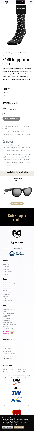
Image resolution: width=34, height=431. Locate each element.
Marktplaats (6, 294)
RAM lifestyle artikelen (11, 53)
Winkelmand (6, 318)
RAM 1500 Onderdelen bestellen (9, 289)
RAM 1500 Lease (7, 285)
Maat (4, 108)
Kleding (20, 53)
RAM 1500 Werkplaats (9, 287)
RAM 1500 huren (7, 300)
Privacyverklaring (7, 358)
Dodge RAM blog (7, 298)
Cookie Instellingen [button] (7, 427)
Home (3, 53)
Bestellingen (6, 320)
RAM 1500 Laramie (8, 264)
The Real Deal (6, 292)
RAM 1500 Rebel (7, 271)
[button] (30, 7)
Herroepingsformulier (9, 328)
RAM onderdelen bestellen (7, 315)
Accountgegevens (7, 322)
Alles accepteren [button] (19, 427)
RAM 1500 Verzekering (9, 283)
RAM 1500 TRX (7, 274)
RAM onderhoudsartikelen (8, 312)
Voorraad (5, 296)
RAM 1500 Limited (8, 267)
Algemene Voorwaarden (9, 356)
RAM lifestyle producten (9, 309)
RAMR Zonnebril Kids (17, 178)
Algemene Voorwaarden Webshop (9, 325)
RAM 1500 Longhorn (8, 269)
